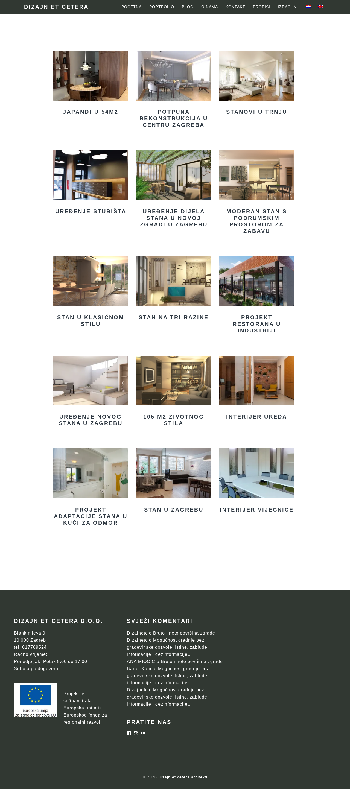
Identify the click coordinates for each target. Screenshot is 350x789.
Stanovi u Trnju (256, 112)
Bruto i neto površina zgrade (184, 633)
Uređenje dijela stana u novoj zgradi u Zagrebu (174, 217)
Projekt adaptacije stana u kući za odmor (90, 516)
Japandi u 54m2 (90, 112)
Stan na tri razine (174, 317)
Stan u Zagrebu (173, 510)
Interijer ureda (256, 417)
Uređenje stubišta (90, 211)
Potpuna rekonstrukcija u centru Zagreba (173, 118)
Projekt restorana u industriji (257, 324)
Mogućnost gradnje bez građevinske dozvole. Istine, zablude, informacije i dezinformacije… (168, 647)
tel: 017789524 (30, 647)
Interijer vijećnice (257, 510)
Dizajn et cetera (56, 7)
